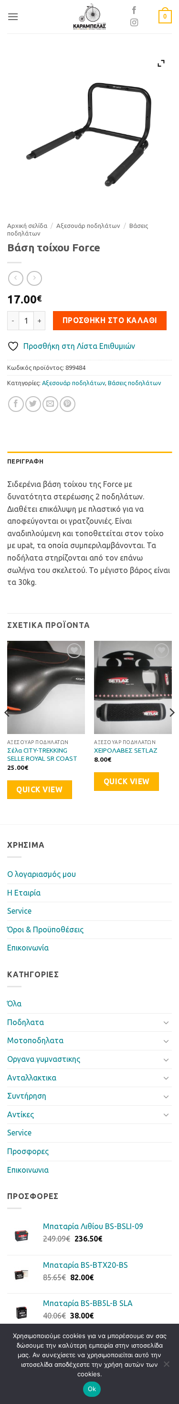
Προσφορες (28, 1151)
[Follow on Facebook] (134, 10)
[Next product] (15, 278)
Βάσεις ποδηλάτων (134, 382)
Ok (92, 1389)
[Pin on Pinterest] (67, 404)
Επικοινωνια (28, 1170)
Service (19, 911)
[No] (166, 1366)
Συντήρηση (26, 1095)
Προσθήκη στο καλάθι (110, 320)
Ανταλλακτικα (31, 1077)
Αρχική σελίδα (27, 225)
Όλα (14, 1003)
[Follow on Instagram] (134, 23)
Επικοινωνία (28, 947)
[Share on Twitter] (33, 404)
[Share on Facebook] (16, 404)
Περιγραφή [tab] (25, 461)
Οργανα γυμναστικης (43, 1059)
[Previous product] (34, 278)
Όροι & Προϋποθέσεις (45, 929)
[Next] (171, 731)
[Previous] (7, 731)
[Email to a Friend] (50, 404)
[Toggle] (166, 1022)
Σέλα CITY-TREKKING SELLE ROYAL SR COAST (42, 754)
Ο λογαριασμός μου (41, 874)
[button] (13, 16)
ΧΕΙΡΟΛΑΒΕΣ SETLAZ (126, 750)
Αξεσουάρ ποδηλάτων (88, 225)
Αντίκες (20, 1114)
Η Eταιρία (24, 892)
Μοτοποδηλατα (35, 1040)
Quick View (39, 790)
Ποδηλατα (25, 1022)
